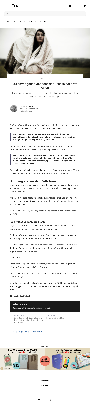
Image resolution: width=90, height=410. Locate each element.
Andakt (23, 22)
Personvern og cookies (45, 390)
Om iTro (45, 385)
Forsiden (45, 381)
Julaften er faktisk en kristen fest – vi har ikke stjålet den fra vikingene (28, 320)
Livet (14, 22)
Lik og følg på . (26, 331)
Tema (7, 22)
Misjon (32, 22)
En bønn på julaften (55, 318)
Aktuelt (42, 22)
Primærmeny (5, 5)
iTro (15, 5)
